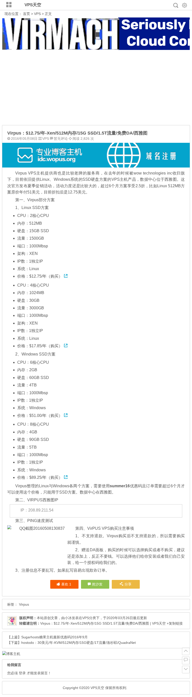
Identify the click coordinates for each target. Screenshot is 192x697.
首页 (26, 14)
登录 (22, 673)
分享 (128, 584)
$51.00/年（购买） (45, 415)
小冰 (68, 618)
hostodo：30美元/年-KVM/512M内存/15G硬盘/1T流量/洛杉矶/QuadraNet (78, 643)
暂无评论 (61, 139)
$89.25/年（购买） (45, 477)
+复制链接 (174, 623)
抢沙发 (97, 584)
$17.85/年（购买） (45, 346)
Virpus (24, 604)
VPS (37, 14)
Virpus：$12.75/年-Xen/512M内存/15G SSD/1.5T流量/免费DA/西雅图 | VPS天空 (103, 623)
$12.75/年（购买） (45, 276)
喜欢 (66, 584)
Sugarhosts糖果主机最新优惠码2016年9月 (54, 637)
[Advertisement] (96, 88)
